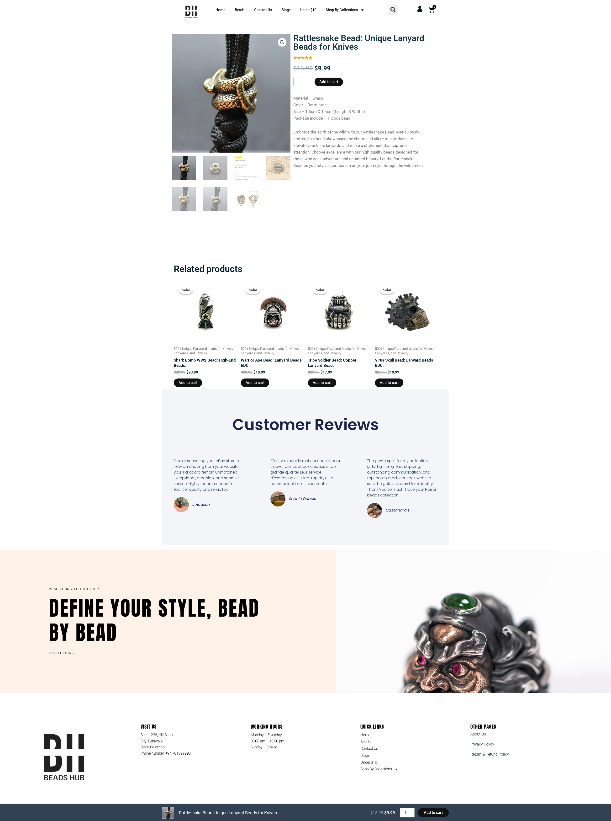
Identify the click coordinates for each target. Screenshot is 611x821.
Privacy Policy (482, 744)
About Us (478, 734)
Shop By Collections (342, 9)
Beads (240, 9)
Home (220, 9)
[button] (393, 10)
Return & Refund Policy (489, 754)
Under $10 (308, 9)
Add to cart (328, 82)
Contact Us (263, 9)
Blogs (286, 9)
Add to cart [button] (188, 382)
